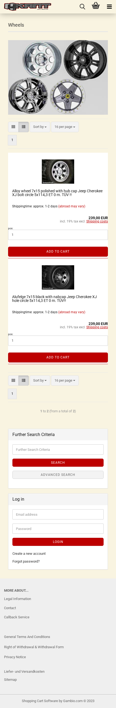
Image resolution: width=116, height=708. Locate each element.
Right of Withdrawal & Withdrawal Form (34, 647)
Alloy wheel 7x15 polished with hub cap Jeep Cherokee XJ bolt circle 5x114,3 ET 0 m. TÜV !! (57, 193)
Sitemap (10, 680)
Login (58, 542)
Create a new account (29, 554)
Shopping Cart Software (40, 701)
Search (58, 463)
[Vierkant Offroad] (25, 6)
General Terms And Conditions (27, 637)
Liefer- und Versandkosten (24, 671)
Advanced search (58, 475)
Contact (10, 608)
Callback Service (16, 617)
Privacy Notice (15, 657)
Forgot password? (26, 561)
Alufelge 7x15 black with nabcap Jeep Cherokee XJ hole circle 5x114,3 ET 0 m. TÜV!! (54, 299)
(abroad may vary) (71, 206)
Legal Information (17, 599)
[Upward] (15, 700)
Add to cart (58, 251)
